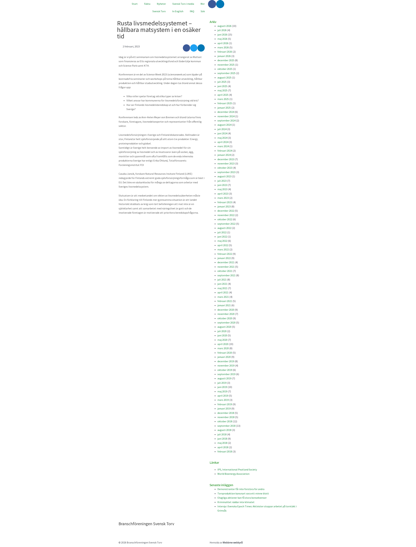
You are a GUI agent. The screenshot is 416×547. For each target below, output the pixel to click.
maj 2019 (222, 391)
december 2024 (225, 111)
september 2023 (226, 172)
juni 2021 (222, 283)
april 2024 (222, 142)
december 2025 (225, 60)
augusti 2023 (224, 176)
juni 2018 (222, 438)
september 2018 (226, 425)
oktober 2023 (224, 167)
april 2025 (222, 94)
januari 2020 (224, 356)
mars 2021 (223, 296)
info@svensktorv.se (129, 531)
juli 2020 (222, 331)
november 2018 (225, 417)
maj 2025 (222, 90)
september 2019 (226, 374)
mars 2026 (223, 47)
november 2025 (225, 64)
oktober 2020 (224, 318)
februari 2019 (224, 404)
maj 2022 (222, 240)
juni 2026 (222, 34)
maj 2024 (222, 137)
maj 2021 (222, 288)
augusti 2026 (224, 26)
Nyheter (161, 3)
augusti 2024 (224, 124)
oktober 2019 (224, 370)
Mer (203, 3)
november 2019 (225, 365)
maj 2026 (222, 38)
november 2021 (225, 266)
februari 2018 (224, 451)
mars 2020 (223, 348)
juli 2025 (222, 81)
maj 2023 (222, 189)
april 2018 (222, 447)
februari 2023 (224, 202)
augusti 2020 (224, 326)
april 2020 (222, 344)
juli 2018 (222, 434)
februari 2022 (224, 253)
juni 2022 (222, 236)
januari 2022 (224, 258)
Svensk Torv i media (183, 3)
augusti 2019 (224, 378)
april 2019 (222, 395)
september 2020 (226, 322)
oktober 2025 (224, 68)
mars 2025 (223, 99)
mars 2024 (223, 146)
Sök (203, 11)
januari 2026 (224, 56)
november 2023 (225, 163)
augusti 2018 (224, 430)
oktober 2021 (224, 271)
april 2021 (222, 292)
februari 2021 (224, 301)
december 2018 (225, 412)
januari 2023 (224, 206)
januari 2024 (224, 154)
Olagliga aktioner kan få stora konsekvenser (242, 497)
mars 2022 (223, 249)
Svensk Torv (159, 11)
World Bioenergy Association (233, 473)
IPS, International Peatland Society (237, 469)
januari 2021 (224, 305)
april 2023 (222, 193)
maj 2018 (222, 442)
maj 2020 (222, 339)
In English (177, 11)
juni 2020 (222, 335)
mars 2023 (223, 197)
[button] (186, 48)
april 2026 (222, 43)
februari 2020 (224, 352)
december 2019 (225, 361)
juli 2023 (222, 180)
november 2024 (225, 116)
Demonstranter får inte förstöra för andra (240, 489)
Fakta (147, 3)
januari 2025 (224, 107)
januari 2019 (224, 408)
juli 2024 (222, 129)
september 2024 (226, 120)
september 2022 (226, 223)
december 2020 (225, 309)
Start (135, 3)
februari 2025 (224, 103)
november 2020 (225, 314)
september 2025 (226, 73)
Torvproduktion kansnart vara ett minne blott (243, 493)
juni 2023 (222, 185)
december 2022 (225, 210)
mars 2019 (223, 399)
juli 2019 (222, 382)
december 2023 (225, 159)
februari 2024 (224, 150)
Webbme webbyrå (233, 542)
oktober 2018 (224, 421)
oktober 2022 (224, 219)
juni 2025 (222, 86)
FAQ (192, 11)
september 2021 (226, 275)
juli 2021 (222, 279)
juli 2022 (222, 232)
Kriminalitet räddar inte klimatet (235, 502)
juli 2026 (222, 30)
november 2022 (225, 215)
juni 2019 (222, 387)
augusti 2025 (224, 77)
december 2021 (225, 262)
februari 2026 (224, 51)
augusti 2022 (224, 228)
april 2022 (222, 245)
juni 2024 (222, 133)
